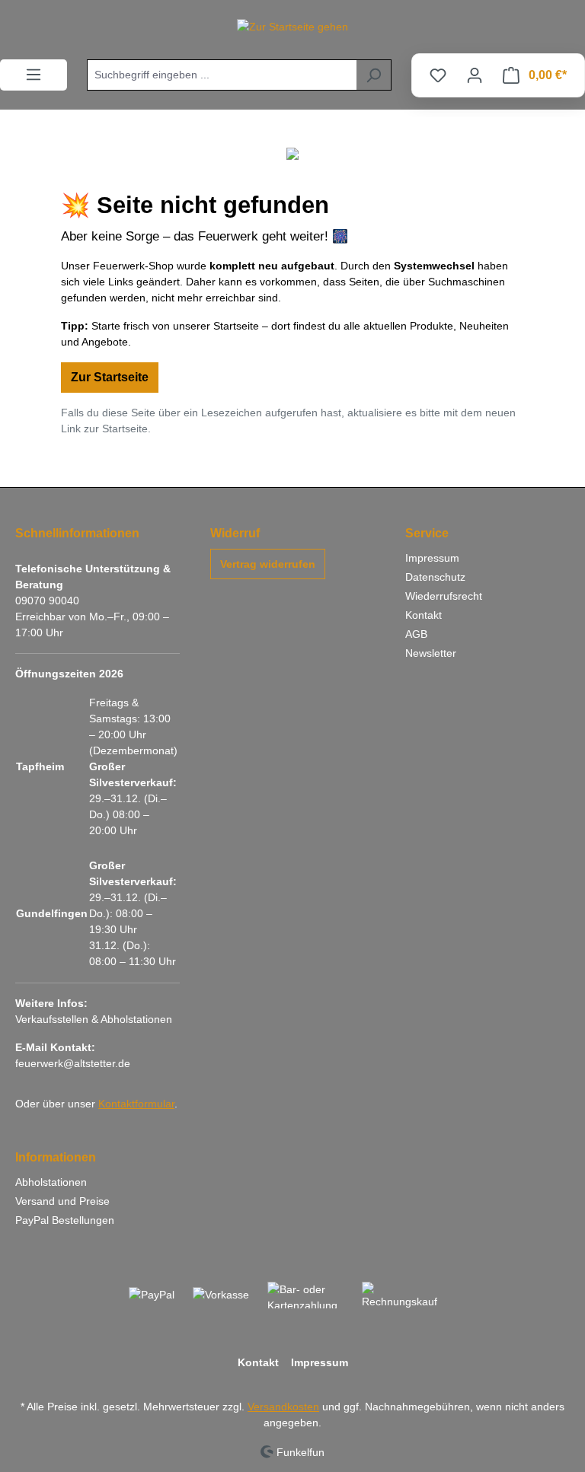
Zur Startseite (110, 377)
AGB (416, 634)
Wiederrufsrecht (443, 596)
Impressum (432, 558)
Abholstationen (51, 1182)
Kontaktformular (136, 1104)
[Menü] (33, 74)
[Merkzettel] (438, 75)
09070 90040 (47, 600)
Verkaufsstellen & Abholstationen (93, 1019)
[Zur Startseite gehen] (292, 26)
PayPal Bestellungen (64, 1220)
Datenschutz (435, 577)
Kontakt (423, 615)
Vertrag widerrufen (267, 564)
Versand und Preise (62, 1201)
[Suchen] (374, 75)
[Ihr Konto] (474, 75)
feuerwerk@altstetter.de (72, 1063)
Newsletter (430, 653)
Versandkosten (283, 1406)
